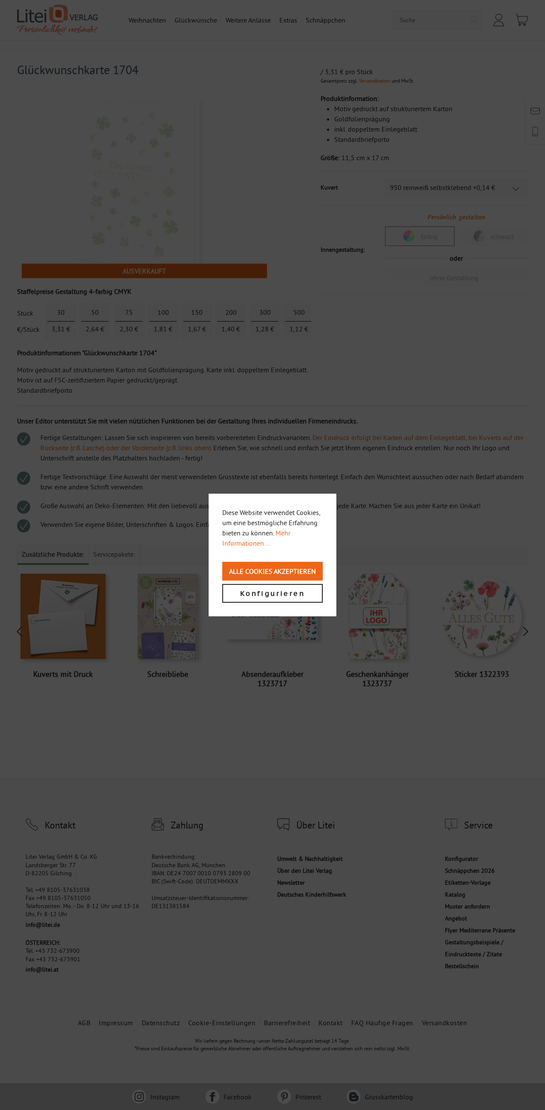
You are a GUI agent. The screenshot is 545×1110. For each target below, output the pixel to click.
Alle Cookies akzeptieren (272, 571)
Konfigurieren (272, 593)
